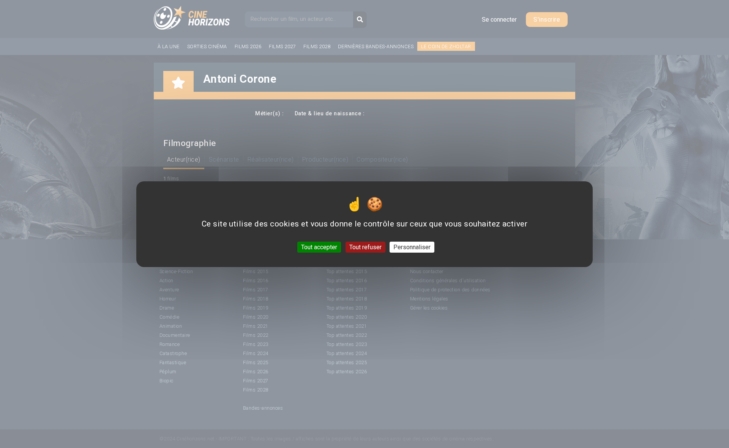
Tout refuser (365, 246)
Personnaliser (412, 246)
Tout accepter (319, 246)
